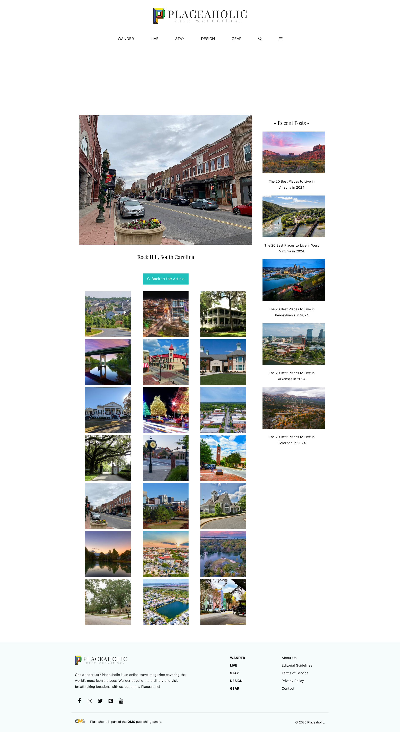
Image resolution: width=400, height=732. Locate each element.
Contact (288, 688)
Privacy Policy (293, 681)
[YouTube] (121, 701)
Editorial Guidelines (297, 665)
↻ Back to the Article (165, 279)
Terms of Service (295, 673)
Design (208, 38)
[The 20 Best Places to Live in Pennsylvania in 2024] (293, 281)
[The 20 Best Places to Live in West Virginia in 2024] (293, 217)
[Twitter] (100, 701)
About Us (289, 658)
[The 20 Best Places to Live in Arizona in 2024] (293, 153)
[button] (260, 38)
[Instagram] (90, 701)
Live (155, 38)
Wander (126, 38)
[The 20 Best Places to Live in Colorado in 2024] (293, 409)
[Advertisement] (200, 77)
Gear (237, 38)
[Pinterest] (111, 701)
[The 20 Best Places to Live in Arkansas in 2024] (293, 345)
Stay (179, 38)
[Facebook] (79, 701)
